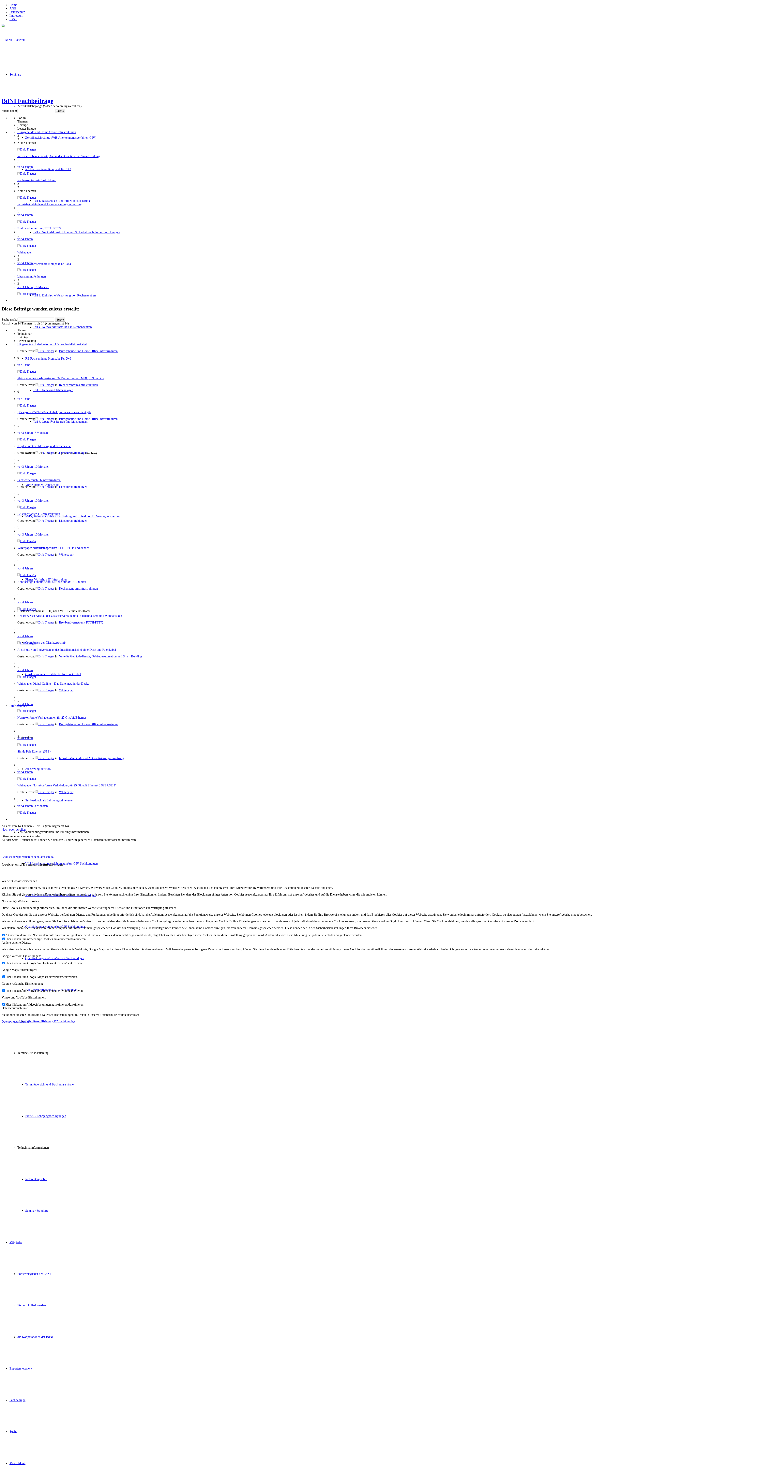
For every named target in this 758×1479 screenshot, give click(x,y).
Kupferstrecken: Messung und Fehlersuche (44, 446)
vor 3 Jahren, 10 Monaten (33, 287)
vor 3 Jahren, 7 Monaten (32, 432)
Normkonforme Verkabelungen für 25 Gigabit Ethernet (51, 717)
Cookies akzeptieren (14, 856)
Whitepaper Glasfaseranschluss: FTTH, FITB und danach (53, 548)
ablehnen (32, 856)
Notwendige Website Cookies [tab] (20, 901)
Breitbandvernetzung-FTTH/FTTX (39, 228)
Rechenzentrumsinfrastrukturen (36, 180)
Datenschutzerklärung (15, 1021)
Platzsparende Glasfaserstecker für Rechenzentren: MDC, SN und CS (60, 378)
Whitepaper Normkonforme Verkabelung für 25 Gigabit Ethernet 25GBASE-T (66, 785)
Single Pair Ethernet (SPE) (34, 751)
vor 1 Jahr (23, 364)
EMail (13, 19)
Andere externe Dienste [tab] (16, 942)
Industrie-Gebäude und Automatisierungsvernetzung (49, 204)
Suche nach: (9, 110)
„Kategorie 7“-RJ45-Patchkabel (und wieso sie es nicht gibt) (54, 412)
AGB (12, 8)
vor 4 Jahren (25, 166)
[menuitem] (382, 5)
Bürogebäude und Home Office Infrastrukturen (46, 132)
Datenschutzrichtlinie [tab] (15, 1008)
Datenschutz (17, 12)
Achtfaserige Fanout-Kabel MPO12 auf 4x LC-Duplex (51, 581)
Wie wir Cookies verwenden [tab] (19, 881)
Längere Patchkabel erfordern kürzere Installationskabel (52, 344)
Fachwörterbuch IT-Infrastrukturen (39, 480)
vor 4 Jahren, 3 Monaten (32, 806)
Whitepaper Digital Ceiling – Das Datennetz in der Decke (53, 683)
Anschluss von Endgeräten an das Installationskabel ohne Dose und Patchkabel (66, 649)
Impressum (16, 15)
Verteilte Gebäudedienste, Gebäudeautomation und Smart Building (58, 156)
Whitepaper (24, 252)
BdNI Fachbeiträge (27, 100)
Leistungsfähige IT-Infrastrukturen (38, 514)
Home (13, 5)
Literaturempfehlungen (31, 276)
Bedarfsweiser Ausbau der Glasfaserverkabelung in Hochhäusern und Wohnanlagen (69, 615)
